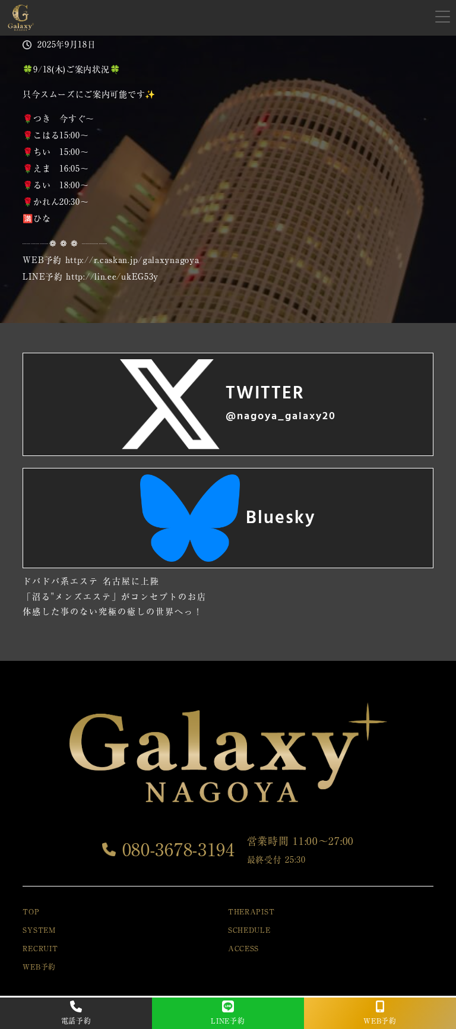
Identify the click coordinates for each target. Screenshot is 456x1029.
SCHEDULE (249, 929)
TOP (31, 911)
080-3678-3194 (175, 850)
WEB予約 (39, 966)
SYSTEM (39, 929)
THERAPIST (251, 911)
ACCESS (243, 948)
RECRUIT (40, 948)
